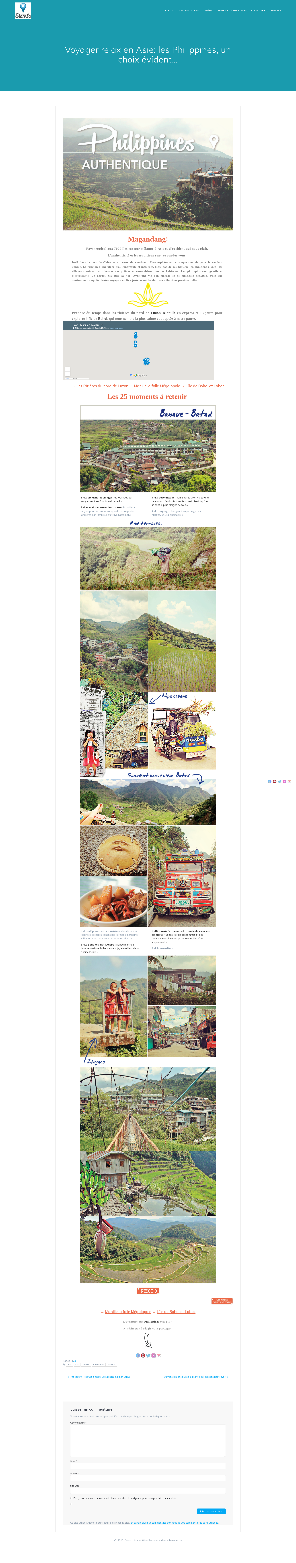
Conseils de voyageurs (232, 10)
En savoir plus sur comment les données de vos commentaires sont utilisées (174, 1522)
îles (77, 1365)
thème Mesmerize (171, 1540)
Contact (275, 10)
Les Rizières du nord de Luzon (102, 386)
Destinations (188, 10)
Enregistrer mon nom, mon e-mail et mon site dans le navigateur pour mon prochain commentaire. (125, 1498)
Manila (86, 1365)
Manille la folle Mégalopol (156, 386)
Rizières (111, 1365)
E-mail (74, 1473)
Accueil (170, 10)
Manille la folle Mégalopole (128, 1311)
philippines (98, 1365)
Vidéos (208, 10)
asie (70, 1365)
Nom (73, 1461)
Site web (75, 1485)
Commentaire (78, 1422)
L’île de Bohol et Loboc (205, 386)
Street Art (258, 10)
